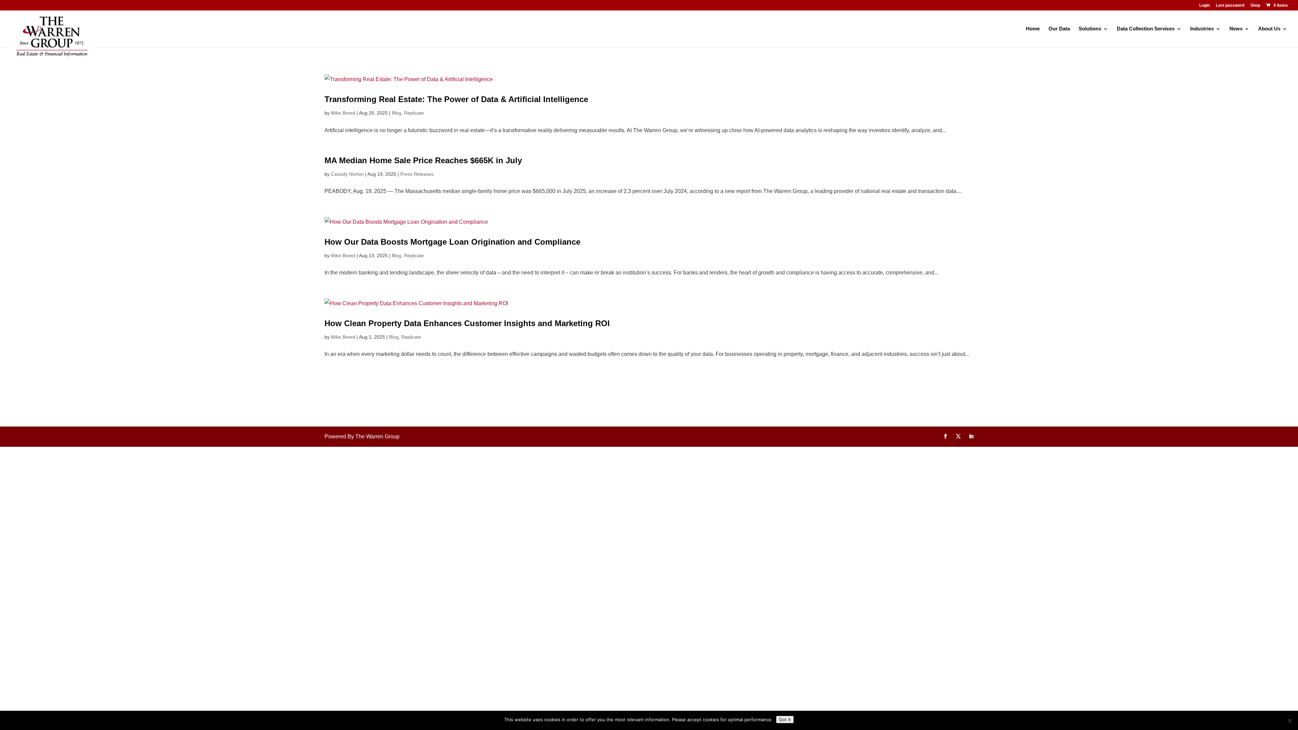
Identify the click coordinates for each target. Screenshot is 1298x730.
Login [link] (1204, 5)
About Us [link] (1269, 28)
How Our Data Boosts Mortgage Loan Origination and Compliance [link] (452, 241)
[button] (945, 437)
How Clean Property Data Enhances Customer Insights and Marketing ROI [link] (467, 323)
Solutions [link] (1090, 28)
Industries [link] (1202, 28)
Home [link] (1033, 28)
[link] (1276, 5)
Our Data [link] (1059, 28)
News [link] (1236, 28)
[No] (1289, 720)
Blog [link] (396, 113)
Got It (785, 719)
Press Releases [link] (417, 174)
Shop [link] (1255, 5)
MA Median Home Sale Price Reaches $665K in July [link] (423, 160)
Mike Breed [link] (343, 113)
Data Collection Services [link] (1146, 28)
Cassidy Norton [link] (347, 174)
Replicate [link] (414, 113)
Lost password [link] (1230, 5)
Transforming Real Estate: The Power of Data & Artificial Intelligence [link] (456, 99)
